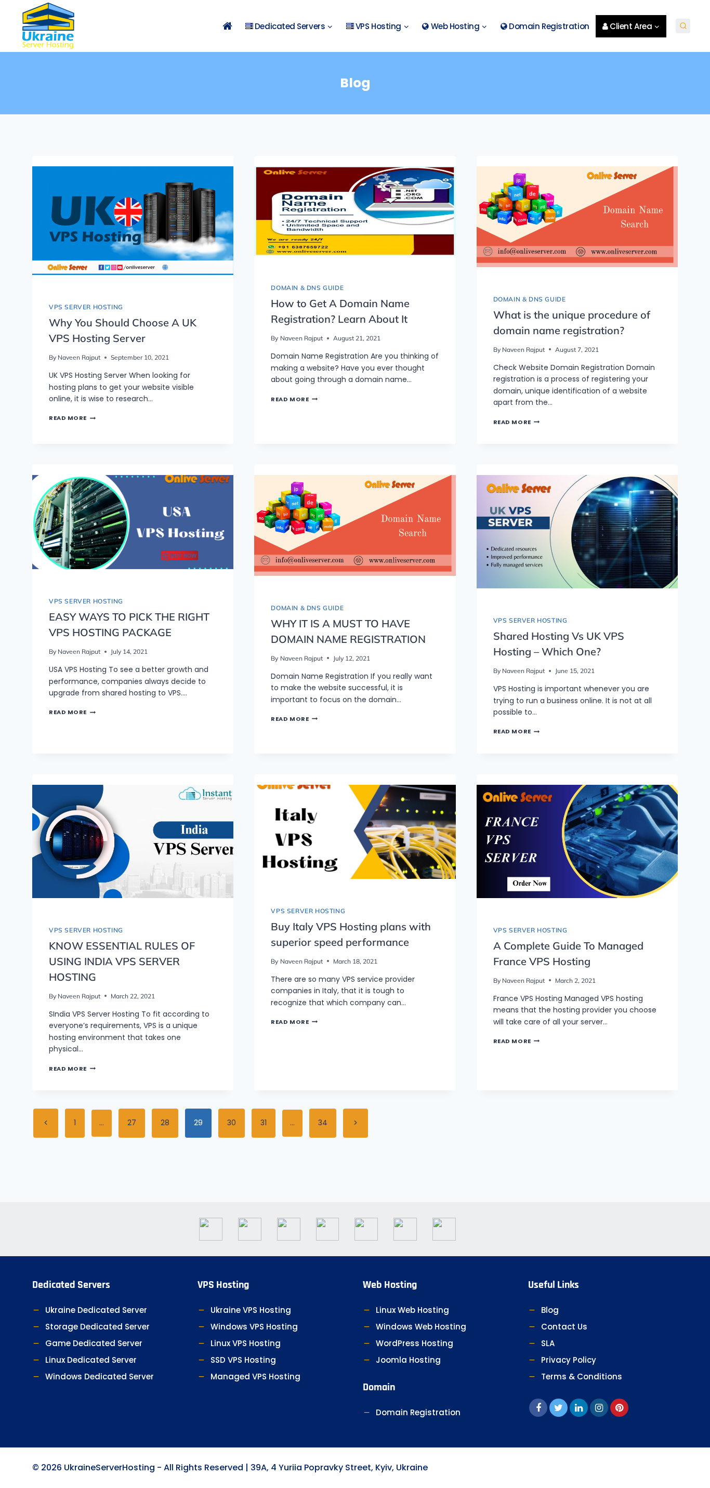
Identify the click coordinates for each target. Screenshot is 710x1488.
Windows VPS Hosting (254, 1326)
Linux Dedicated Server (91, 1359)
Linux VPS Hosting (246, 1343)
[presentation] (132, 220)
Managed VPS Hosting (255, 1376)
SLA (548, 1343)
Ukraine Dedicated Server (96, 1310)
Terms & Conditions (581, 1376)
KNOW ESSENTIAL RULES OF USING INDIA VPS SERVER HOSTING (122, 961)
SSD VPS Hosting (243, 1359)
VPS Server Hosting (86, 307)
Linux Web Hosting (412, 1310)
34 (322, 1122)
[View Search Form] (683, 26)
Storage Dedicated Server (97, 1326)
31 (263, 1122)
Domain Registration (548, 26)
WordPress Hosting (414, 1343)
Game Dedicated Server (93, 1343)
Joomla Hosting (408, 1359)
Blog (550, 1310)
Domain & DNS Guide (307, 288)
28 (165, 1122)
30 (231, 1122)
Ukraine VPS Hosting (251, 1310)
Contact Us (564, 1326)
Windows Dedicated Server (99, 1376)
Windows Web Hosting (421, 1326)
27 (131, 1122)
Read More (72, 418)
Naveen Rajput (79, 357)
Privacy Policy (568, 1359)
